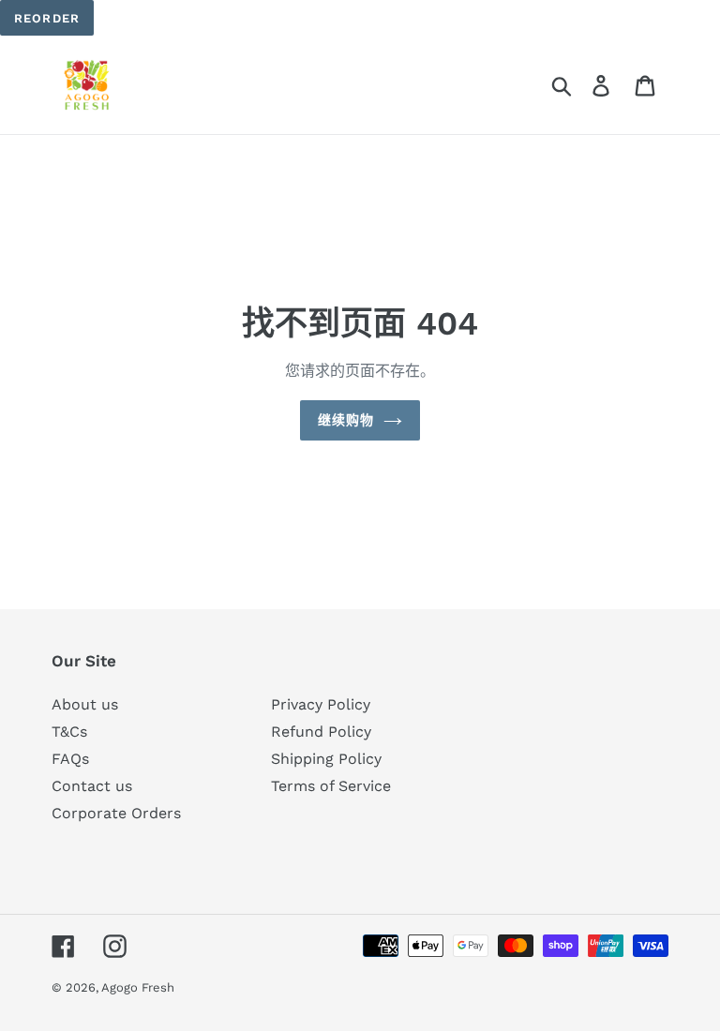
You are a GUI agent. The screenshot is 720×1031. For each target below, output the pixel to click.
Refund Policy (321, 731)
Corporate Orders (116, 813)
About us (85, 704)
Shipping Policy (326, 759)
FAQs (70, 759)
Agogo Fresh (137, 987)
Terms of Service (331, 786)
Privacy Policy (320, 704)
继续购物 (346, 419)
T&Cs (69, 731)
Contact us (92, 786)
